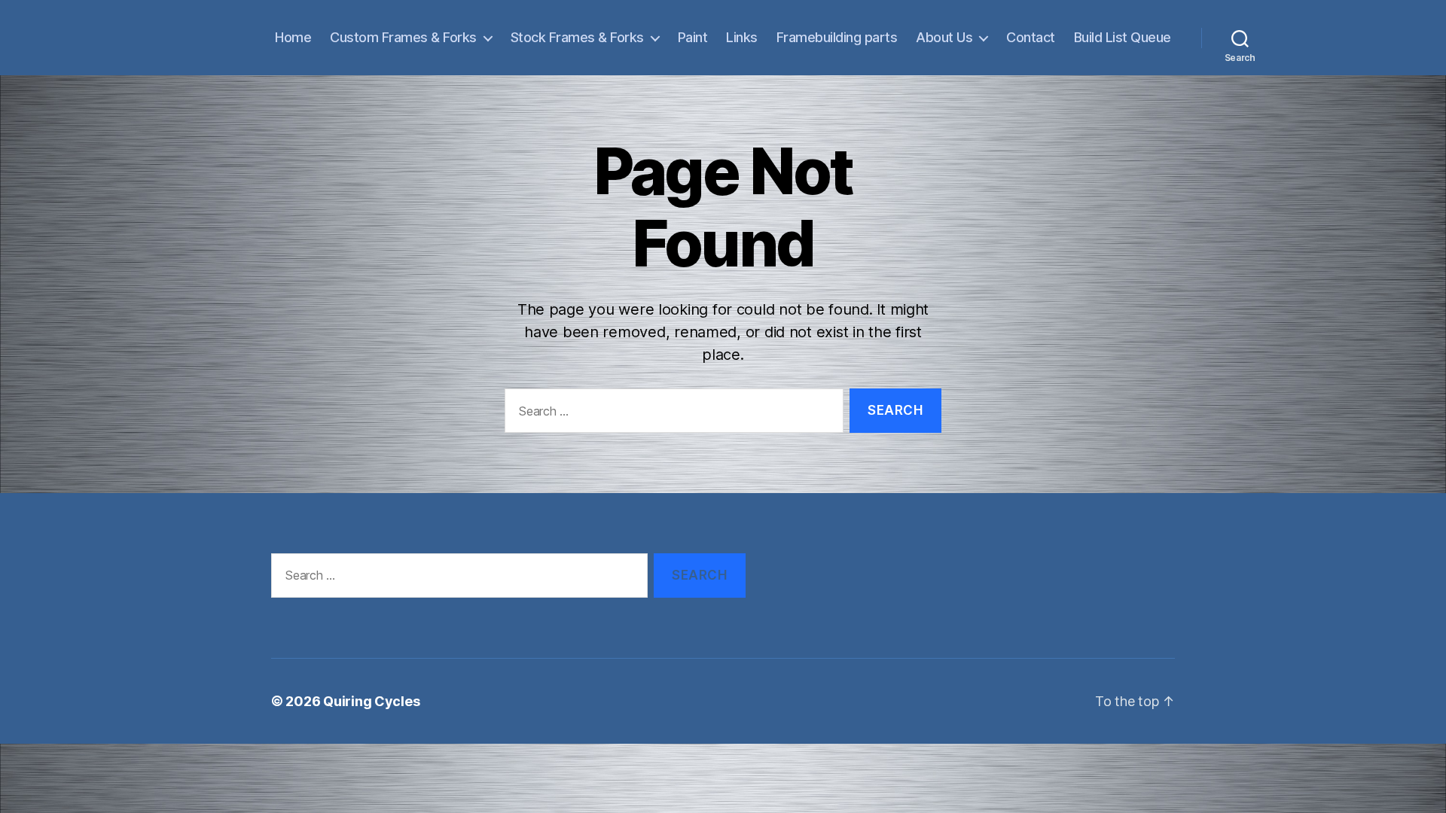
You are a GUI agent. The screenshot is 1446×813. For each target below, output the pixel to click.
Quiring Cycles (371, 701)
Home (293, 37)
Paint (693, 37)
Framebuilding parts (837, 37)
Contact (1030, 37)
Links (742, 37)
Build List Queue (1122, 37)
